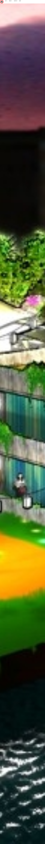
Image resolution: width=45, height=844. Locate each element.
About (10, 0)
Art (6, 0)
